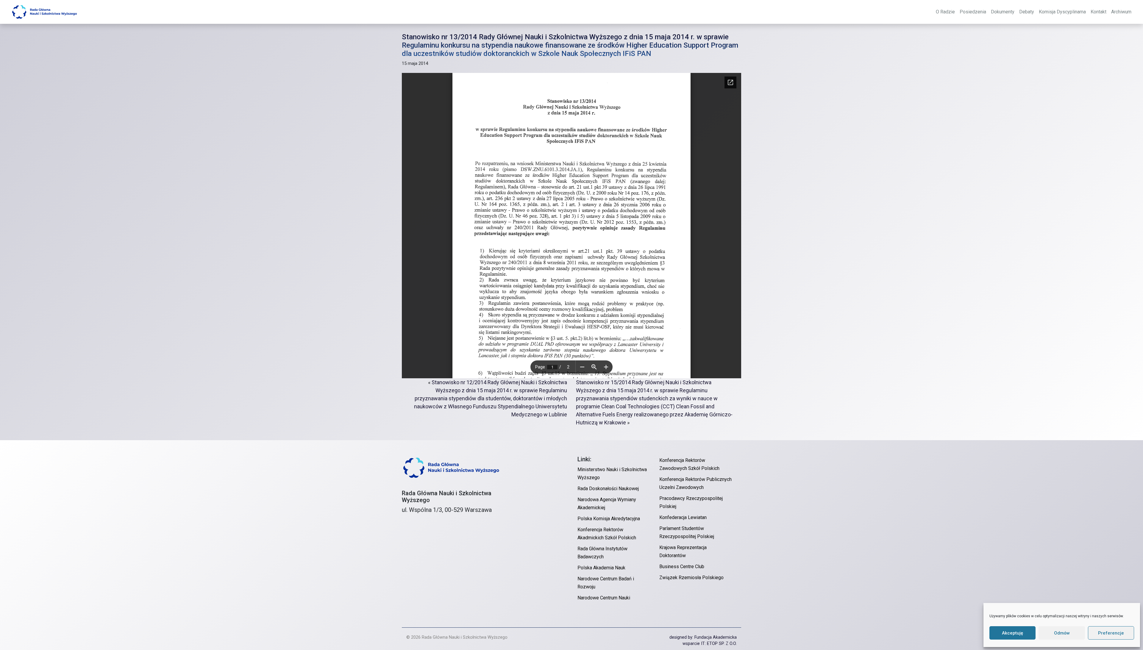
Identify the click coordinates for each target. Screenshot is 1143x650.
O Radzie (945, 12)
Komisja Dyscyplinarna (1062, 12)
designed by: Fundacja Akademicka (703, 637)
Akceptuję (1012, 633)
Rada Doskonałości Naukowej (608, 488)
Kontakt (1098, 12)
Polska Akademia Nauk (601, 568)
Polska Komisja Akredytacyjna (608, 518)
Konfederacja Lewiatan (683, 517)
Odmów (1062, 633)
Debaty (1026, 12)
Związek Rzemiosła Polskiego (691, 577)
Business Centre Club (681, 566)
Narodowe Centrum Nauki (603, 598)
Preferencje (1111, 633)
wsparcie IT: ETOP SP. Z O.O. (710, 643)
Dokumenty (1002, 12)
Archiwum (1121, 12)
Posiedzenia (973, 12)
